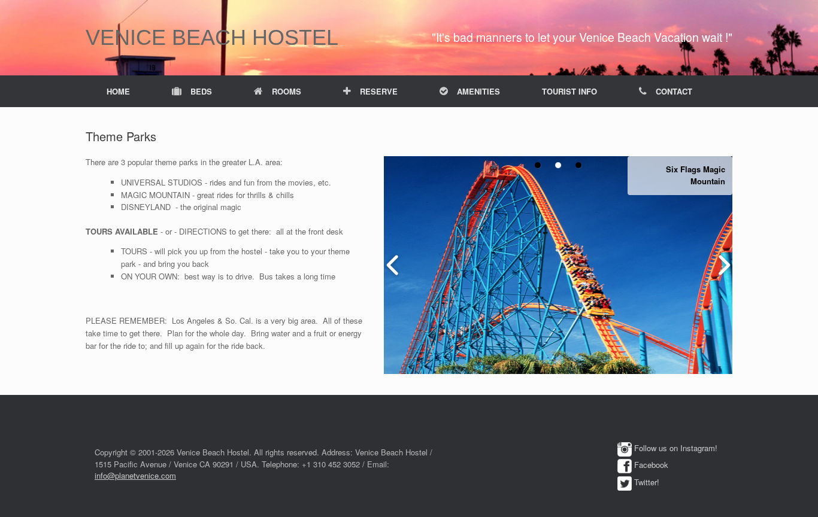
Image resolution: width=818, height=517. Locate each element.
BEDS (201, 91)
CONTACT (674, 91)
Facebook (651, 464)
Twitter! (646, 482)
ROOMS (286, 91)
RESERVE (379, 91)
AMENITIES (478, 91)
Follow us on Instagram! (675, 448)
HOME (118, 91)
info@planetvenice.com (135, 475)
